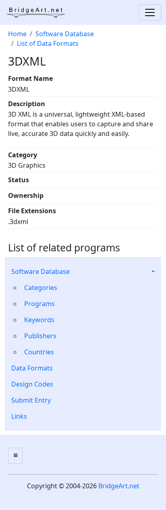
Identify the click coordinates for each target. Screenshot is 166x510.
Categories (40, 287)
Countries (39, 352)
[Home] (39, 12)
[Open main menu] (15, 456)
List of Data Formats (48, 43)
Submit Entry (31, 400)
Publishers (40, 335)
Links (19, 416)
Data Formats (32, 368)
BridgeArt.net (118, 485)
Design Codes (32, 384)
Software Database (40, 271)
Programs (39, 303)
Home (17, 33)
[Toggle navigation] (150, 12)
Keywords (39, 319)
